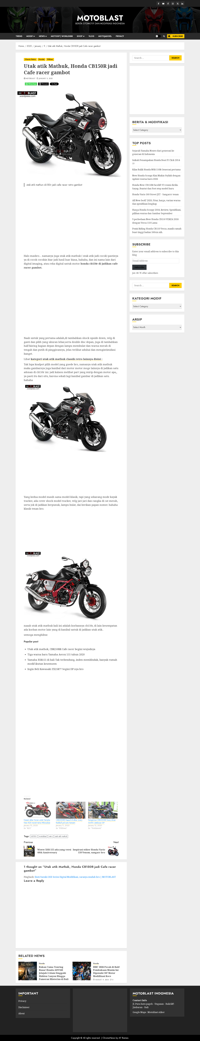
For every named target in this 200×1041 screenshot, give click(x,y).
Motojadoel (105, 36)
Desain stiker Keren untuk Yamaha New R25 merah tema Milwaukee (37, 821)
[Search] (164, 36)
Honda (41, 59)
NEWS (42, 36)
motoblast (42, 836)
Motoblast (30, 79)
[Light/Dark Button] (158, 36)
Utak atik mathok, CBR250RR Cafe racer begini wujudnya (61, 649)
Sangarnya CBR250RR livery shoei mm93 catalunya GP (102, 821)
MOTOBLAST (100, 18)
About (21, 1013)
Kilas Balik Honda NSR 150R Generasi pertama (156, 169)
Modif (29, 36)
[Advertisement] (71, 221)
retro (51, 836)
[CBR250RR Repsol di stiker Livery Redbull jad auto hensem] (70, 810)
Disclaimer (24, 1007)
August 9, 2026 (102, 980)
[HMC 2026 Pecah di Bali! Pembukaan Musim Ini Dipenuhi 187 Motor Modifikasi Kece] (82, 971)
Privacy (120, 36)
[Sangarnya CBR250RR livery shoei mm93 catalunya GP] (103, 810)
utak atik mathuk (61, 836)
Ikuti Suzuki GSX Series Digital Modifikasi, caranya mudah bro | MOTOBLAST (75, 876)
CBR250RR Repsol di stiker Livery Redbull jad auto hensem (69, 821)
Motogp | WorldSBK (62, 36)
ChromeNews (108, 1037)
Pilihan (50, 59)
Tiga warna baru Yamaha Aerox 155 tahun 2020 (56, 654)
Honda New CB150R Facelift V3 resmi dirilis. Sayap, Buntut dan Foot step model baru (155, 186)
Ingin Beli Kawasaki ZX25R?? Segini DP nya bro (55, 669)
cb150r (34, 836)
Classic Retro (30, 59)
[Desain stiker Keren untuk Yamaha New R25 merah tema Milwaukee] (38, 810)
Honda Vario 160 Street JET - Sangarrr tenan (155, 194)
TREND (19, 36)
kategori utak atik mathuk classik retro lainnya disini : (66, 359)
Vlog (91, 36)
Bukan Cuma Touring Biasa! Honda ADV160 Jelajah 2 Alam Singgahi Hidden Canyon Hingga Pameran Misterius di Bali (53, 973)
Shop (79, 36)
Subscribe (178, 36)
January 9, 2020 (46, 79)
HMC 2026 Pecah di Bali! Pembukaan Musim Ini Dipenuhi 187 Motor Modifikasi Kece (106, 972)
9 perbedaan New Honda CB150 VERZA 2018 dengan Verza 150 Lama (155, 221)
